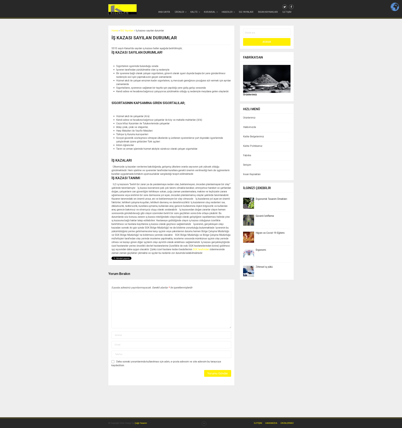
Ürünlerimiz (249, 117)
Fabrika (247, 155)
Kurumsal (209, 12)
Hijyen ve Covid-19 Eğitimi (270, 232)
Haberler (227, 12)
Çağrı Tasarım (141, 423)
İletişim (286, 12)
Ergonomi (261, 249)
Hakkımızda (249, 127)
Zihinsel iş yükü (264, 266)
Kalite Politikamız (252, 145)
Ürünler (179, 12)
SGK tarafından (201, 249)
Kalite (194, 12)
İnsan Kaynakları (268, 12)
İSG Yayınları (246, 12)
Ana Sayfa (164, 12)
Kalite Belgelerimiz (253, 136)
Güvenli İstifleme (265, 215)
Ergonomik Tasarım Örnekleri (271, 198)
